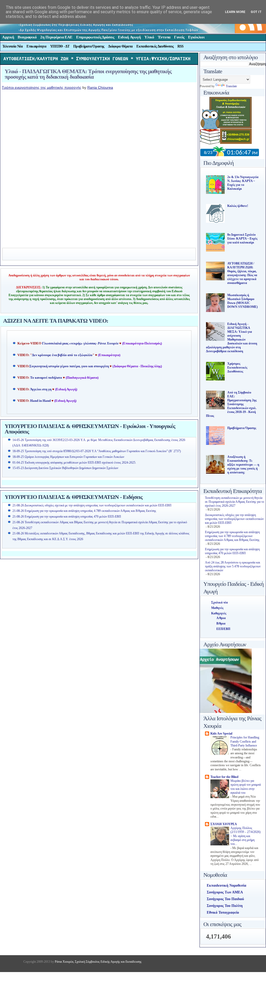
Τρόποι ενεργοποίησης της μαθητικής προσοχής (41, 87)
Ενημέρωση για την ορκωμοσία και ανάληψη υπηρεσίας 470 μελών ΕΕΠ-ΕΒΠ (232, 551)
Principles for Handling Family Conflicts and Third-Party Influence (244, 741)
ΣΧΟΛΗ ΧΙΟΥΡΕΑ (223, 824)
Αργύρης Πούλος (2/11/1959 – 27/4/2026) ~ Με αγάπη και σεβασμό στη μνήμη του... (245, 836)
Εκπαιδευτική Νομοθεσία (226, 885)
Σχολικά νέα (219, 602)
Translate (231, 86)
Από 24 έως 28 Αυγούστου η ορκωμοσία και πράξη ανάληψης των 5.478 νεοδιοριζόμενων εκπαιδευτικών (233, 566)
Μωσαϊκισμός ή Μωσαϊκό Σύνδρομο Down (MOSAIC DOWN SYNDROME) (242, 301)
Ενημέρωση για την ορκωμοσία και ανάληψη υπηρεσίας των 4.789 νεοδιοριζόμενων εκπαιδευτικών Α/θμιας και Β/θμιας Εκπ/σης (232, 536)
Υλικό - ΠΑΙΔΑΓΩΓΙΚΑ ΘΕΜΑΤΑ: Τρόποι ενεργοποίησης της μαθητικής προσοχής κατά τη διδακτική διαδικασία (88, 74)
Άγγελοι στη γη (41, 389)
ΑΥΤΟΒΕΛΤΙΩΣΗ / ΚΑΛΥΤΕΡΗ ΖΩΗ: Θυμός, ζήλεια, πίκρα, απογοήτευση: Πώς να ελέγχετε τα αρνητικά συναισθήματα (242, 273)
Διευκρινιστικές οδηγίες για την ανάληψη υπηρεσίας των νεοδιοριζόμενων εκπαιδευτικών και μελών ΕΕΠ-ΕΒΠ (234, 519)
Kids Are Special (221, 733)
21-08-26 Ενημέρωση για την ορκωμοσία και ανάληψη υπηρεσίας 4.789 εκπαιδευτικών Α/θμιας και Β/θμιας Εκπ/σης (84, 511)
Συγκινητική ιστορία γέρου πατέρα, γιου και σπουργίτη (69, 366)
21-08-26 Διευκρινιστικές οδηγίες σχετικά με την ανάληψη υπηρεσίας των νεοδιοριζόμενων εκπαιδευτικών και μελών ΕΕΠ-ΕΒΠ (91, 505)
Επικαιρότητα (36, 46)
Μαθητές (217, 608)
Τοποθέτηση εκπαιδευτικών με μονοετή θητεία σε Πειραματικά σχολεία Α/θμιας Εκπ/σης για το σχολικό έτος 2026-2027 (234, 501)
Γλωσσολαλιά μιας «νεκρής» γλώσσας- (80, 343)
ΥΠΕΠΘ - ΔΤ (59, 46)
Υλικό (149, 37)
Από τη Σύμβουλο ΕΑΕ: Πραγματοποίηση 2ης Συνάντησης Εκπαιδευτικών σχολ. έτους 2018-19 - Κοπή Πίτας (231, 404)
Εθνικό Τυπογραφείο (223, 912)
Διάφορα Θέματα (120, 46)
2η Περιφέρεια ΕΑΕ (56, 37)
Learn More (235, 12)
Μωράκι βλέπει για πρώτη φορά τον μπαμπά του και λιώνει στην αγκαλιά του (245, 787)
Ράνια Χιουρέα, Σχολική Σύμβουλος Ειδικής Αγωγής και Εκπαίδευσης (98, 961)
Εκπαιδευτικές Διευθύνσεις (155, 46)
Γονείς (179, 37)
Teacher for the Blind (224, 777)
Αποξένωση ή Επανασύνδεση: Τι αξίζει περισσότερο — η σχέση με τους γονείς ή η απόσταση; (243, 464)
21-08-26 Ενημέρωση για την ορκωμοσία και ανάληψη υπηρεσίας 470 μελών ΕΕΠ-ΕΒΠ (66, 516)
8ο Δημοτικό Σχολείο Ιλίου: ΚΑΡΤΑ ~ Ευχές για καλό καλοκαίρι (242, 238)
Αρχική (8, 37)
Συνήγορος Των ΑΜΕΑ (225, 892)
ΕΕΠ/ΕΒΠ (223, 629)
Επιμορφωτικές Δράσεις (95, 37)
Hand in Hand (40, 401)
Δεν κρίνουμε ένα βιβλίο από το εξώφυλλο (62, 355)
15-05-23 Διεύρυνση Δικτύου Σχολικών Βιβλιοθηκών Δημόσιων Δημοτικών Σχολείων (65, 468)
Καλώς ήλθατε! (237, 206)
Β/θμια (220, 623)
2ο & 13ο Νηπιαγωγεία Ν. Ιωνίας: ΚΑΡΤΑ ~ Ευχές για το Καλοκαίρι (242, 183)
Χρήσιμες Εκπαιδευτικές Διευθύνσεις (237, 367)
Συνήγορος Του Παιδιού (225, 899)
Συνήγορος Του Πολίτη (225, 906)
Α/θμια (221, 618)
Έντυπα (164, 37)
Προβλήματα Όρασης (88, 46)
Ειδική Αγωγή (129, 37)
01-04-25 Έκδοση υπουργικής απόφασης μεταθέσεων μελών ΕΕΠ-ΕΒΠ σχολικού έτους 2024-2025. (74, 462)
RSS (180, 46)
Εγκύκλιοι (196, 37)
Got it (256, 12)
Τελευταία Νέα (12, 46)
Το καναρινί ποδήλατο (46, 377)
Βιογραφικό (27, 37)
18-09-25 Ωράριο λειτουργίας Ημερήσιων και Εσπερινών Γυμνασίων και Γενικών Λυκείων (68, 457)
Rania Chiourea (100, 87)
